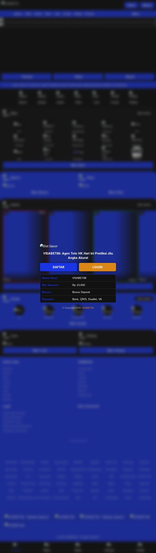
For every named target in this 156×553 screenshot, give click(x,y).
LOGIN (97, 267)
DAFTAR (58, 267)
